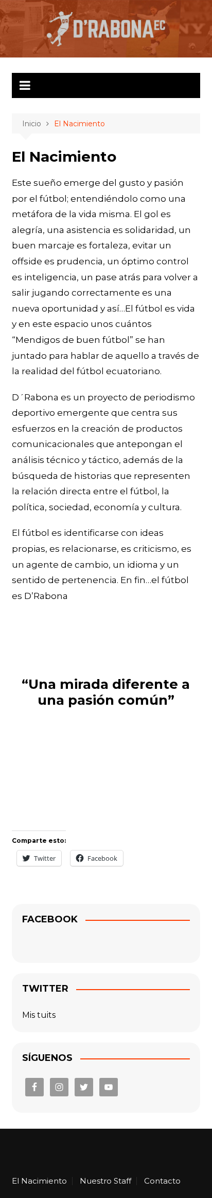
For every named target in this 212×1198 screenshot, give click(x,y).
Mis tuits (39, 1015)
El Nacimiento (39, 1181)
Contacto (162, 1181)
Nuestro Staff (105, 1181)
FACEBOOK (50, 919)
